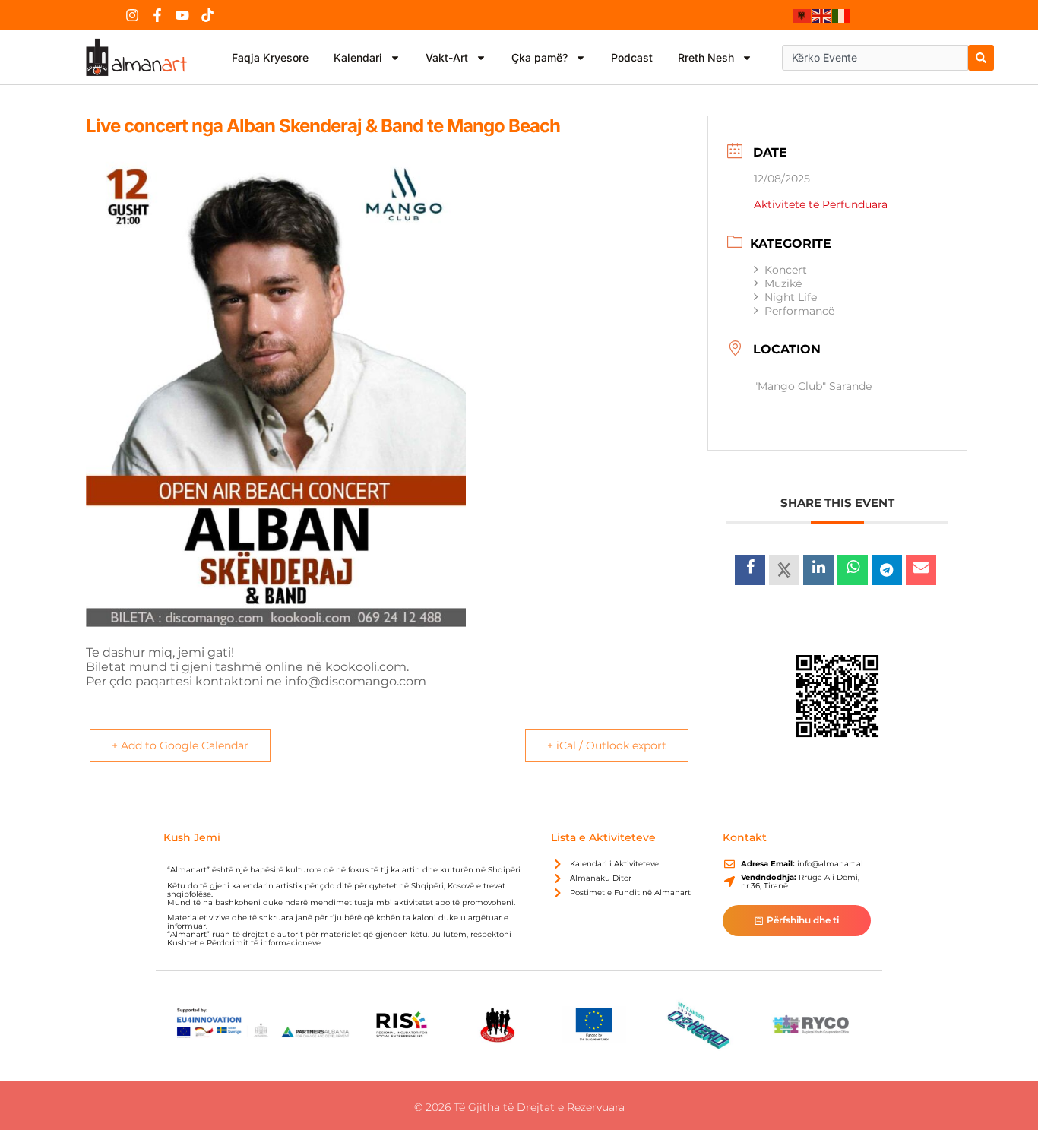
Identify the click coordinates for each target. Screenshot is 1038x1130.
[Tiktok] (207, 15)
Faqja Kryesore (270, 57)
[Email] (921, 570)
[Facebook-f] (157, 15)
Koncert (785, 270)
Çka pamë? (539, 57)
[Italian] (842, 15)
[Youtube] (182, 15)
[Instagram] (132, 15)
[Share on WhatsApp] (852, 570)
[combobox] (875, 58)
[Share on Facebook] (750, 570)
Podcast (632, 57)
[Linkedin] (818, 570)
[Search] (981, 58)
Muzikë (783, 283)
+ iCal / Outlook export (606, 745)
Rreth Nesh (706, 57)
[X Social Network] (784, 570)
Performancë (799, 311)
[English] (822, 15)
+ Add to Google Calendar (180, 745)
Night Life (790, 297)
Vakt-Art (447, 57)
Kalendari (358, 57)
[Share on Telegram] (887, 570)
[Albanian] (802, 15)
